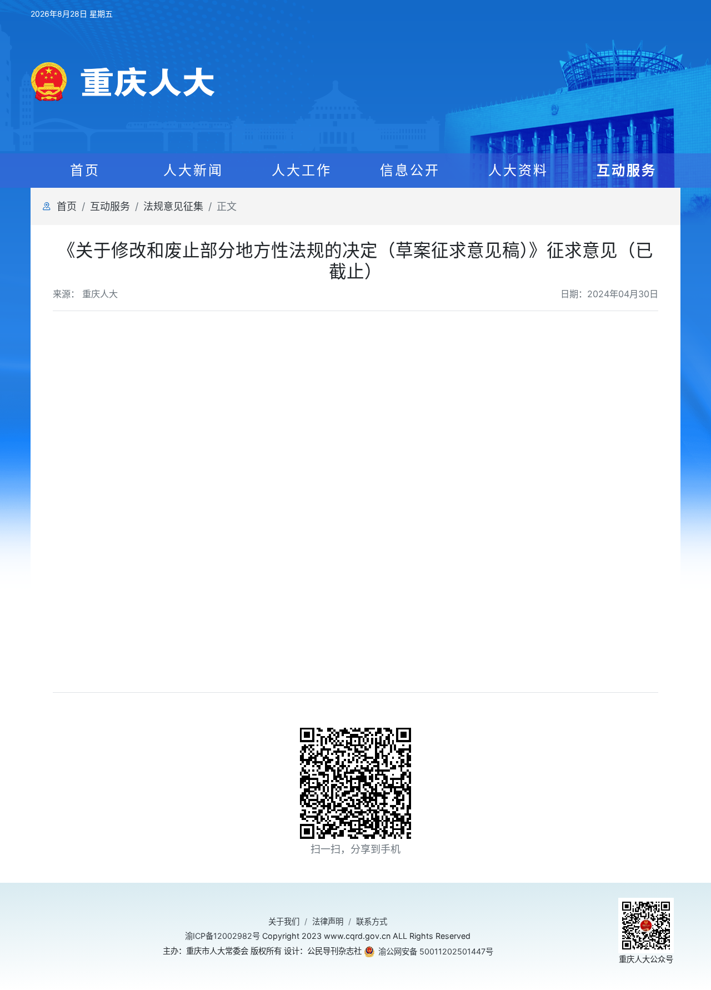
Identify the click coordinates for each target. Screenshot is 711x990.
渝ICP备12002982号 (222, 936)
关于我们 (283, 921)
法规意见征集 (173, 206)
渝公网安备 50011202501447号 (435, 951)
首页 (85, 170)
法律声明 (327, 921)
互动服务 (110, 206)
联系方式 (371, 921)
